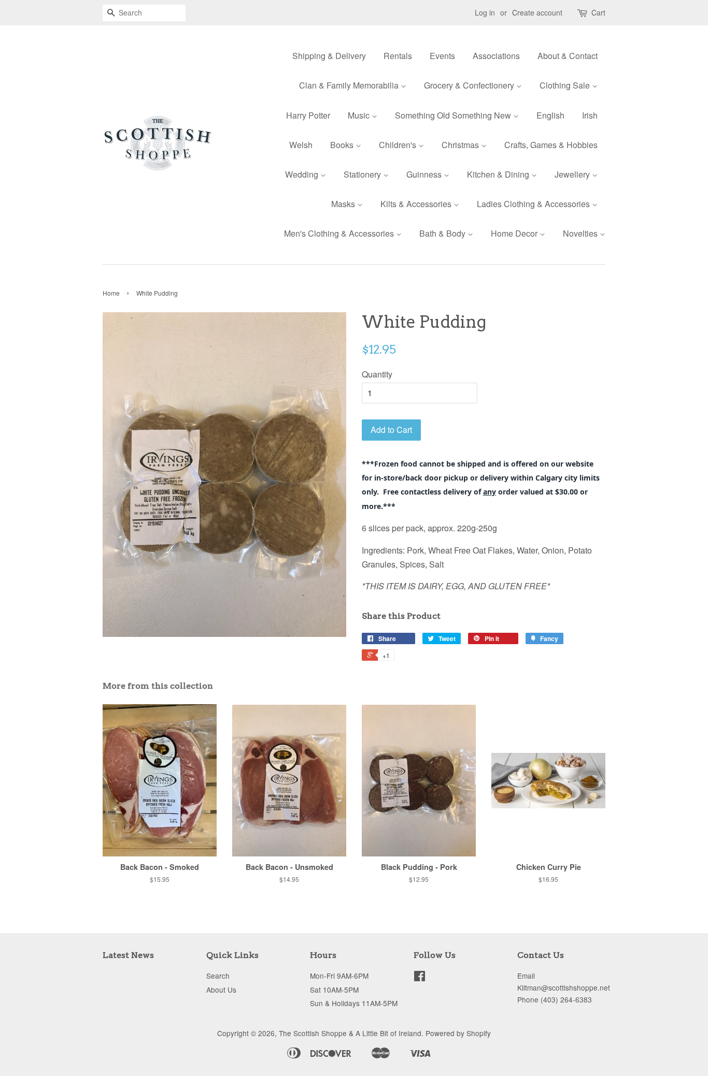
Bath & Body (443, 233)
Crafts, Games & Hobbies (551, 145)
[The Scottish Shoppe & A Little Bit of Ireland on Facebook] (420, 977)
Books (343, 145)
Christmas (461, 145)
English (550, 115)
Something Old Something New (454, 115)
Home (111, 292)
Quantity (377, 374)
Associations (496, 56)
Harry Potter (308, 115)
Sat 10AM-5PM (334, 989)
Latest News (128, 955)
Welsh (301, 145)
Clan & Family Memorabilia (350, 85)
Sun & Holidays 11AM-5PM (354, 1003)
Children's (398, 145)
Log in (485, 12)
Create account (537, 12)
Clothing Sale (566, 85)
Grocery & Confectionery (470, 85)
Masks (344, 204)
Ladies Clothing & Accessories (534, 204)
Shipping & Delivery (329, 56)
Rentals (398, 56)
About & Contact (567, 56)
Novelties (581, 233)
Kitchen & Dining (499, 174)
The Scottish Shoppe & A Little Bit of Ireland (350, 1033)
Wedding (302, 174)
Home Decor (515, 233)
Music (360, 115)
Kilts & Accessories (417, 204)
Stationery (363, 174)
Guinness (425, 174)
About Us (221, 989)
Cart (598, 12)
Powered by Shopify (458, 1033)
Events (442, 56)
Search (218, 975)
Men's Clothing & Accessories (340, 233)
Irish (590, 115)
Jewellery (573, 174)
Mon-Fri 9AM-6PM (339, 975)
